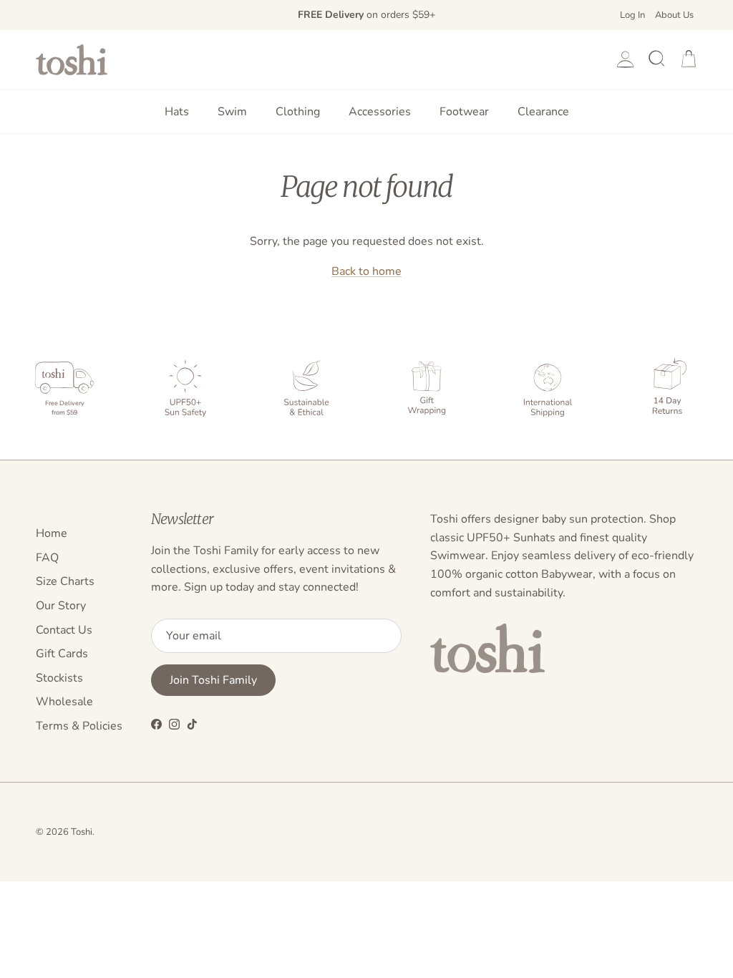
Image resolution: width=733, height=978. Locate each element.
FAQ (47, 558)
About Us (674, 15)
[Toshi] (71, 59)
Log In (632, 15)
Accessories (380, 112)
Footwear (464, 112)
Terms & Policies (79, 726)
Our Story (61, 606)
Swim (232, 112)
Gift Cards (62, 654)
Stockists (59, 678)
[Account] (622, 59)
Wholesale (64, 702)
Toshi (81, 832)
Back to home (366, 271)
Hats (177, 112)
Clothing (298, 112)
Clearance (543, 112)
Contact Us (64, 630)
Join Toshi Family (213, 680)
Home (51, 533)
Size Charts (65, 581)
